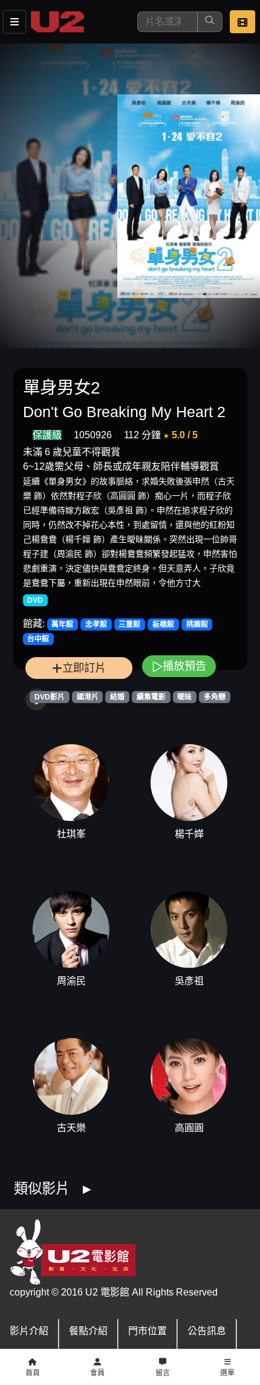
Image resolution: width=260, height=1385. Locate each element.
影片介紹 (29, 1331)
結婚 (117, 697)
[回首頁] (57, 21)
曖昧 (184, 697)
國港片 (88, 697)
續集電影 (151, 697)
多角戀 (215, 697)
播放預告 (184, 666)
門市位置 (147, 1331)
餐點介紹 (88, 1331)
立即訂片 (84, 667)
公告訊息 (206, 1331)
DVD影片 (49, 697)
